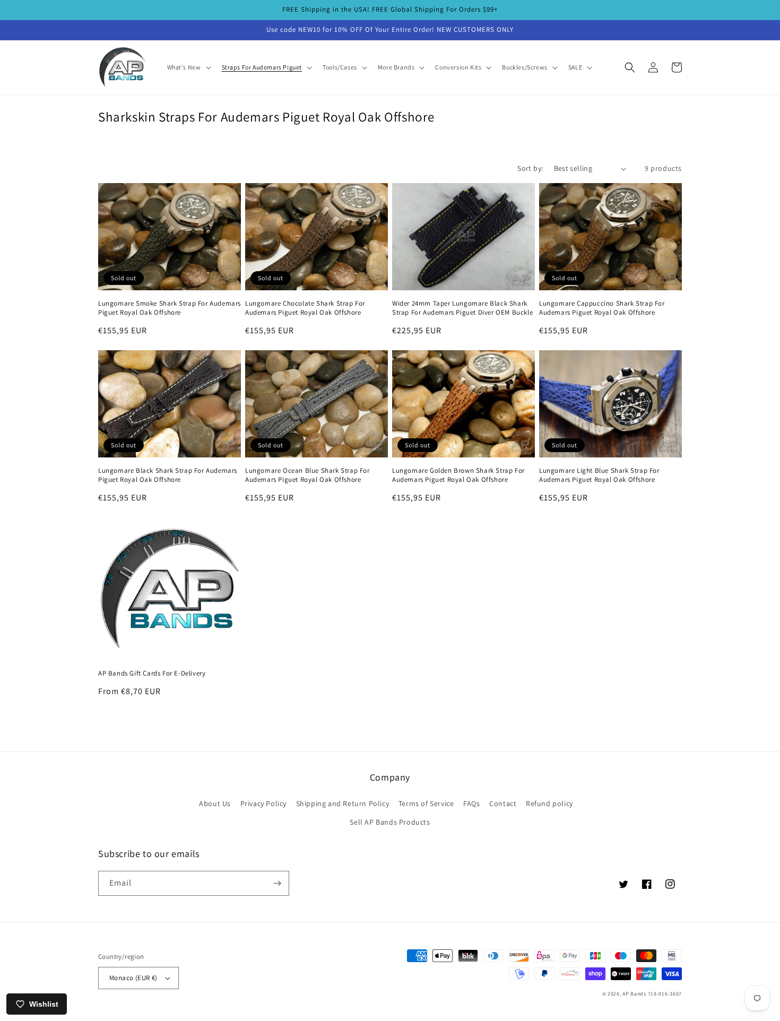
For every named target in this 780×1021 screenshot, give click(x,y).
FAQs (471, 803)
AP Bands (634, 993)
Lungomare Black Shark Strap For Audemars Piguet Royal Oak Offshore (167, 475)
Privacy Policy (263, 803)
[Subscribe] (277, 883)
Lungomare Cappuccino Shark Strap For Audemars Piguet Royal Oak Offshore (602, 308)
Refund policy (549, 803)
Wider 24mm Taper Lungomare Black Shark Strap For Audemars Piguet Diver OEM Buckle (462, 308)
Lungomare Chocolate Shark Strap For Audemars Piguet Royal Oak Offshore (305, 308)
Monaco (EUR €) (133, 977)
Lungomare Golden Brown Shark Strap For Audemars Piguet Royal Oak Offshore (458, 475)
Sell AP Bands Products (390, 822)
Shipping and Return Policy (342, 803)
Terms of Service (426, 803)
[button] (188, 67)
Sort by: (530, 168)
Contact (502, 803)
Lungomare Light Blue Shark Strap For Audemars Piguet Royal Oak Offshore (599, 475)
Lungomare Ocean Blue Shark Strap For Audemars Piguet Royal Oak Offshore (307, 475)
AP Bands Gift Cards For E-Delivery (151, 673)
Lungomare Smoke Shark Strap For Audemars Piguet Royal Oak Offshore (169, 308)
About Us (215, 803)
